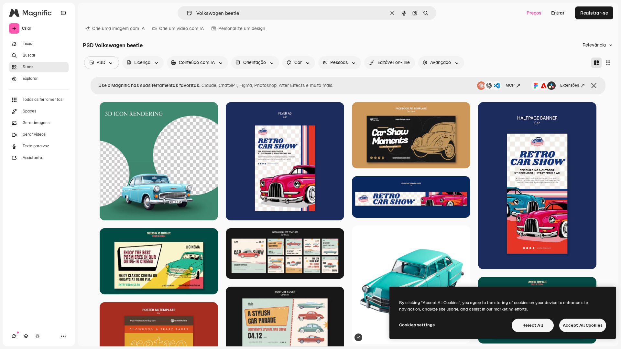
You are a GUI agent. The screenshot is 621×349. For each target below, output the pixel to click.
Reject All (532, 325)
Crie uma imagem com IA (118, 28)
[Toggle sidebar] (63, 13)
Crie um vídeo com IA (181, 28)
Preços (534, 13)
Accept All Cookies (583, 325)
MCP (510, 85)
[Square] (608, 63)
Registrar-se (594, 13)
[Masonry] (596, 63)
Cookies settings (417, 325)
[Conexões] (14, 336)
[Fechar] (594, 86)
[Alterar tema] (37, 336)
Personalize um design (241, 28)
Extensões (569, 85)
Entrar (558, 13)
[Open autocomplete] (187, 13)
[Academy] (26, 336)
